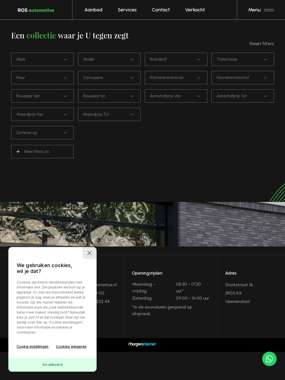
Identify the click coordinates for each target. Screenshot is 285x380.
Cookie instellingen (32, 346)
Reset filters (262, 43)
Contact (161, 10)
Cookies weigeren (71, 346)
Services (127, 10)
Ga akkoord (52, 364)
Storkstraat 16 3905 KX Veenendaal (239, 293)
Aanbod (93, 10)
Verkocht (195, 10)
